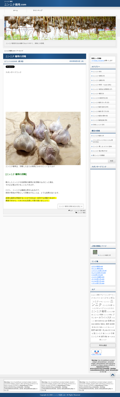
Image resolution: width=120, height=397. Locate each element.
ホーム (15, 10)
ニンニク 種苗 (81, 212)
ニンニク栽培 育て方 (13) (101, 111)
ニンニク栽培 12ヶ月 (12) (101, 102)
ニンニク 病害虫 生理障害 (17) (102, 89)
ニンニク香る (108, 314)
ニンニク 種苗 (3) (98, 93)
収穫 (110, 321)
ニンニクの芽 (107, 305)
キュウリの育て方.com (98, 273)
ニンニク (77, 210)
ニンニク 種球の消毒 (16, 56)
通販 (105, 336)
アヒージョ (104, 295)
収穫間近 (97, 324)
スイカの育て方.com (97, 281)
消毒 (81, 210)
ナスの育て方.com (97, 275)
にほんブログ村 (96, 354)
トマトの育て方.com (97, 283)
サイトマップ (37, 10)
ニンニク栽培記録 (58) (100, 120)
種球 (84, 210)
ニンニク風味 (98, 315)
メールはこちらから (97, 60)
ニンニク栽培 (99, 311)
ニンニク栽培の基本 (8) (100, 116)
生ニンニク (111, 327)
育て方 (110, 330)
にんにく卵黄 (95, 295)
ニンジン (107, 301)
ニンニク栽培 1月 (98, 135)
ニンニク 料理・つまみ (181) (102, 85)
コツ (102, 298)
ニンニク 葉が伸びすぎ (100, 151)
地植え (103, 324)
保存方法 (101, 321)
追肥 (102, 336)
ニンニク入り (109, 308)
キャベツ (96, 298)
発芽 (93, 330)
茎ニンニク (98, 333)
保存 (96, 321)
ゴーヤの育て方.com (97, 279)
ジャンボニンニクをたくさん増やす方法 (103, 141)
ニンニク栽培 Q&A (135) (100, 107)
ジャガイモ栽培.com (97, 277)
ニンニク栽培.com (15, 4)
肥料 (106, 330)
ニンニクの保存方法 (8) (100, 98)
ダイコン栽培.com (97, 268)
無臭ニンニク (103, 327)
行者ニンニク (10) (98, 124)
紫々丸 (102, 330)
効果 (106, 321)
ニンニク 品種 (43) (99, 80)
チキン (101, 301)
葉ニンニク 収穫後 (99, 155)
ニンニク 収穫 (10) (99, 76)
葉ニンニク (106, 333)
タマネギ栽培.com (97, 266)
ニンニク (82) (97, 71)
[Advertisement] (45, 90)
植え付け (96, 327)
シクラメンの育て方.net (98, 270)
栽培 (107, 324)
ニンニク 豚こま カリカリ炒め (102, 146)
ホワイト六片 (105, 317)
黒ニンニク (103, 339)
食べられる (111, 336)
